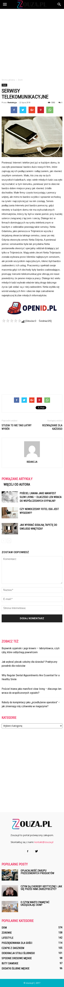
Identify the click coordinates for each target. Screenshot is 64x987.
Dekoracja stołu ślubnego (18, 953)
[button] (59, 4)
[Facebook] (27, 851)
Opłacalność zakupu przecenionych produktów (37, 872)
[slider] (11, 321)
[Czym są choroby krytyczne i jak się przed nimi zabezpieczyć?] (10, 891)
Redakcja (12, 102)
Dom (4, 85)
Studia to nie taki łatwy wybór (17, 427)
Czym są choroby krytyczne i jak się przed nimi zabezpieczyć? (41, 888)
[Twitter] (36, 851)
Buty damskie (10, 963)
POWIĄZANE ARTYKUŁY (17, 479)
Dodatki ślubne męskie (15, 968)
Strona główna (8, 79)
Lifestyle (7, 937)
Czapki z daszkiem (13, 948)
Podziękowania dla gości (17, 942)
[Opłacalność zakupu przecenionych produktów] (10, 875)
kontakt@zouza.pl (43, 842)
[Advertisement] (32, 43)
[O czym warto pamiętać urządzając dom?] (10, 906)
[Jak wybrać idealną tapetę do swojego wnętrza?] (10, 528)
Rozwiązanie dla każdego (52, 427)
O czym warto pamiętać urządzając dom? (35, 903)
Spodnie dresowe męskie (17, 958)
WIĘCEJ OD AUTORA (17, 484)
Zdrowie (7, 932)
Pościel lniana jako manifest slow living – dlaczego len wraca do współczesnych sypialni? (41, 497)
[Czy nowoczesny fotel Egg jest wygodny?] (10, 513)
